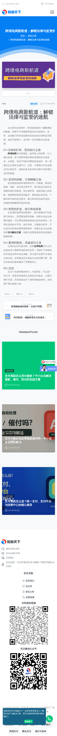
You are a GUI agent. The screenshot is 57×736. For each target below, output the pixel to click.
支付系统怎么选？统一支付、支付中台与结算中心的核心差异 (28, 502)
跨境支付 (31, 294)
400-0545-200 (12, 3)
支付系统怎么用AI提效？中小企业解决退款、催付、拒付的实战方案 (28, 377)
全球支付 (7, 294)
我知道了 (28, 721)
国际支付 (19, 294)
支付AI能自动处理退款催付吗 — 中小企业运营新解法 (28, 440)
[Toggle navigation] (52, 12)
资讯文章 (32, 35)
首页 (22, 35)
